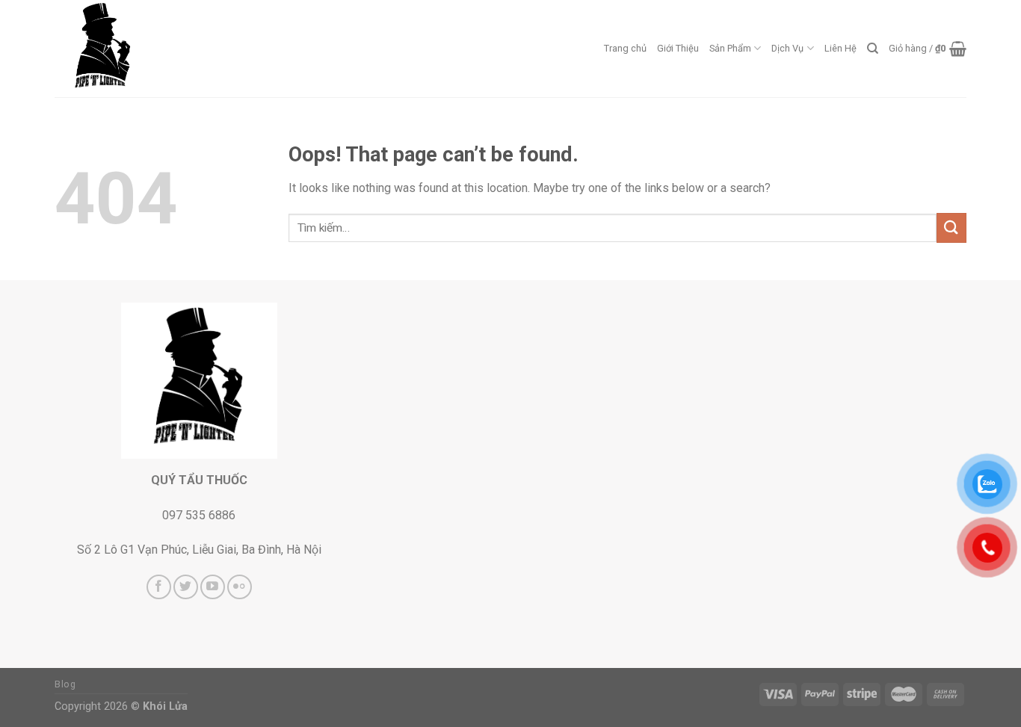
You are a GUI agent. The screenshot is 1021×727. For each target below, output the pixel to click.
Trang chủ (625, 48)
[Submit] (951, 227)
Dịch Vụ (787, 48)
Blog (65, 684)
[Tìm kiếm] (872, 48)
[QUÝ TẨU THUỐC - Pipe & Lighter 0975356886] (129, 48)
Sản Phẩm (730, 48)
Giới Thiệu (678, 48)
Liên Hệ (840, 48)
